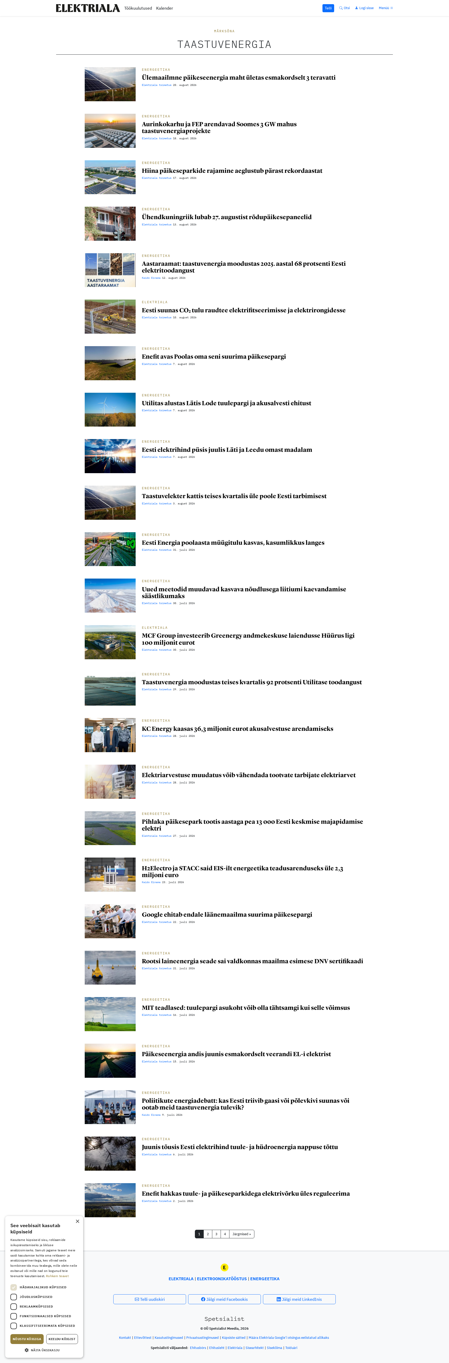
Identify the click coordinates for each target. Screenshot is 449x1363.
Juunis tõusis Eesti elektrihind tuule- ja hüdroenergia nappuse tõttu (240, 1147)
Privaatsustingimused (202, 1337)
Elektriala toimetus (156, 85)
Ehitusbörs (198, 1348)
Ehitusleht (216, 1348)
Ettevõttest (142, 1337)
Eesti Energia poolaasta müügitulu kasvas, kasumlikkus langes (233, 542)
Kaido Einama (151, 278)
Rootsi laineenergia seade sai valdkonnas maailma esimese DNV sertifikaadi (252, 961)
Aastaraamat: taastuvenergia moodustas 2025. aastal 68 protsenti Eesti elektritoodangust (244, 267)
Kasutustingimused (169, 1337)
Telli (328, 8)
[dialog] (44, 1287)
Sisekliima (274, 1348)
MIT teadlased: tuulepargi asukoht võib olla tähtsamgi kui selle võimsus (246, 1007)
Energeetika (156, 69)
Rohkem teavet (57, 1276)
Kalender (164, 8)
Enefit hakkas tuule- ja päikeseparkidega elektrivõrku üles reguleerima (246, 1193)
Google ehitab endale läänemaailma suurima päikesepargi (227, 914)
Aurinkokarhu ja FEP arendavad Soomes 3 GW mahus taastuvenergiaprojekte (219, 127)
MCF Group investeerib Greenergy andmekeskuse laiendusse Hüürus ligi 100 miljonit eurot (248, 639)
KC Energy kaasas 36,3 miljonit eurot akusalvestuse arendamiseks (237, 728)
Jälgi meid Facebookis (226, 1299)
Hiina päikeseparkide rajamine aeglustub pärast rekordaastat (232, 170)
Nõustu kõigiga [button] (27, 1339)
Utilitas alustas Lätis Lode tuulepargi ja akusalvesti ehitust (226, 403)
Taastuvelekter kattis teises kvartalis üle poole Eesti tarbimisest (234, 496)
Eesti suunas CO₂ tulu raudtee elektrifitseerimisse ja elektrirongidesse (244, 310)
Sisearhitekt (255, 1348)
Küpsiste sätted (234, 1337)
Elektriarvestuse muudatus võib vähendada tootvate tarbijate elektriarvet (249, 775)
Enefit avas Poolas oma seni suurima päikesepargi (214, 356)
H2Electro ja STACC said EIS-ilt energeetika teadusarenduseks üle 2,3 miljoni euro (242, 871)
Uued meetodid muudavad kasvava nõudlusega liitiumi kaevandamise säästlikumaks (244, 592)
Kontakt (125, 1337)
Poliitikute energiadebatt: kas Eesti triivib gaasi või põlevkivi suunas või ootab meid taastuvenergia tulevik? (245, 1104)
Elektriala (155, 302)
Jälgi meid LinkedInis (301, 1299)
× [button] (77, 1221)
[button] (44, 1350)
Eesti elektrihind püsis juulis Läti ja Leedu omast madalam (227, 449)
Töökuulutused (138, 8)
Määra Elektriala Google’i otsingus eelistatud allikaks (289, 1337)
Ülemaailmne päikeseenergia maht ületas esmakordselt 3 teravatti (239, 77)
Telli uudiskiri (152, 1299)
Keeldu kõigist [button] (62, 1339)
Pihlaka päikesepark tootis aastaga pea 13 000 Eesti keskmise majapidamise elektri (252, 825)
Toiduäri (291, 1348)
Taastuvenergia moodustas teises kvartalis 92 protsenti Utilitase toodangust (252, 682)
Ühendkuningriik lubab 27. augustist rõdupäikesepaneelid (227, 217)
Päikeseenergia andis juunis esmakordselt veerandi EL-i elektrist (236, 1054)
